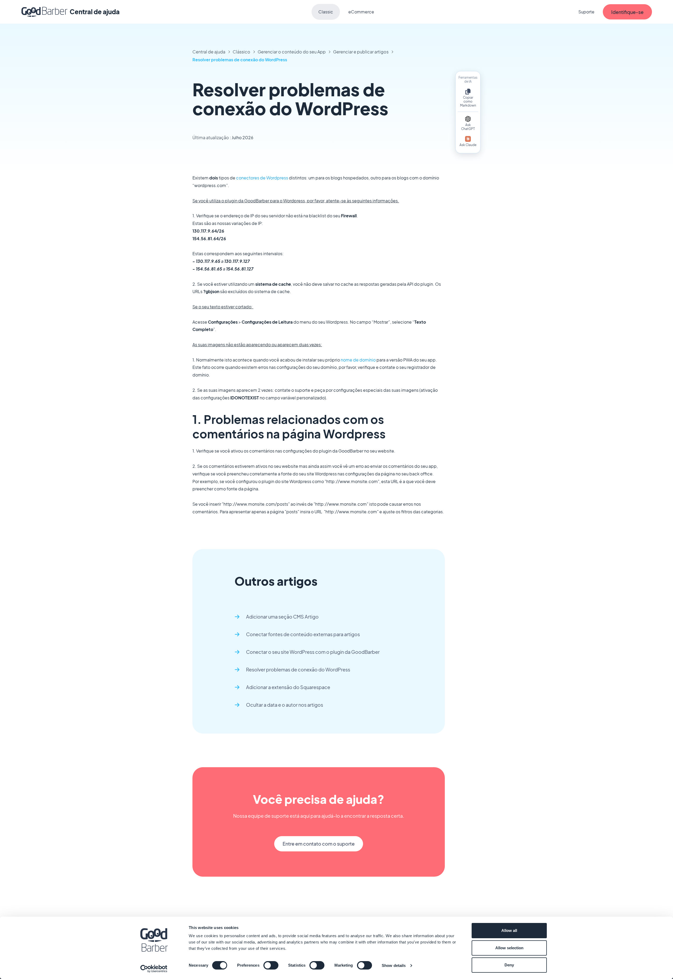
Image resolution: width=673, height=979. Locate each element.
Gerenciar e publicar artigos (361, 51)
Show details (394, 965)
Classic (325, 11)
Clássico (241, 51)
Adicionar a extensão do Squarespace (288, 687)
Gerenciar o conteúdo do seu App (292, 51)
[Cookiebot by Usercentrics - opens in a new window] (154, 969)
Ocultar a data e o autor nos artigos (284, 705)
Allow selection (509, 948)
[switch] (270, 965)
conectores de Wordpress (262, 177)
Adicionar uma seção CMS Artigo (282, 617)
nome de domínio (358, 359)
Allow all (509, 930)
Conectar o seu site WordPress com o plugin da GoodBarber (313, 652)
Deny (509, 965)
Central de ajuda (208, 51)
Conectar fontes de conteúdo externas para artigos (303, 634)
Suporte (586, 11)
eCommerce (361, 11)
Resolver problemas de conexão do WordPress (239, 59)
